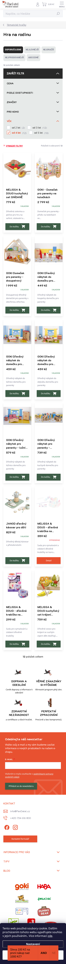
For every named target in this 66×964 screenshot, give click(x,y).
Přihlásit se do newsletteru (21, 786)
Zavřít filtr (15, 73)
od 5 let (41, 133)
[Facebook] (6, 827)
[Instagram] (15, 827)
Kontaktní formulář (20, 838)
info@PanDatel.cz (20, 811)
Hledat (58, 13)
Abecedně (33, 57)
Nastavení (33, 944)
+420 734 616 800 (20, 818)
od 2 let (18, 128)
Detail (48, 560)
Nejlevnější (32, 49)
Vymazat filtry (14, 145)
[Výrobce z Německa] (22, 886)
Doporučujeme (13, 49)
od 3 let (39, 128)
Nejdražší (48, 49)
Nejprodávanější (14, 57)
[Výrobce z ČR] (44, 899)
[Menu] (62, 4)
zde (50, 936)
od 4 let (19, 133)
